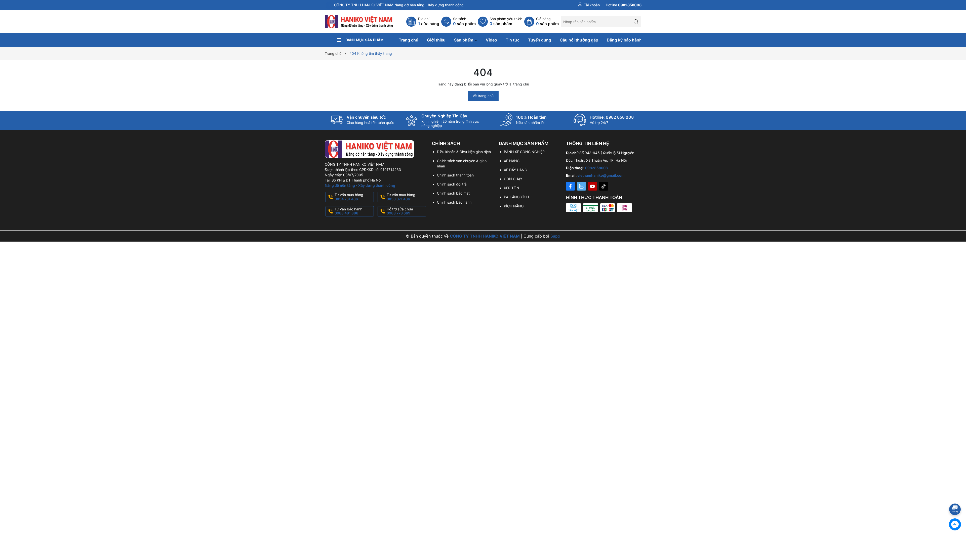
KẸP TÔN (511, 188)
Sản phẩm (464, 39)
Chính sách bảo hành (454, 202)
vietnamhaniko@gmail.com (601, 175)
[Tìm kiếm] (636, 21)
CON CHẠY (513, 179)
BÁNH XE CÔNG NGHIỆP (524, 152)
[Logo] (359, 21)
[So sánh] (458, 22)
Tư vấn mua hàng (349, 197)
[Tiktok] (603, 186)
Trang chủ (408, 39)
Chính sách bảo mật (453, 193)
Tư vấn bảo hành (348, 211)
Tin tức (512, 39)
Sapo (555, 236)
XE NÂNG (511, 161)
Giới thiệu (436, 39)
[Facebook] (570, 186)
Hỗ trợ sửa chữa (400, 211)
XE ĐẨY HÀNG (515, 170)
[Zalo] (581, 186)
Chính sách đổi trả (452, 184)
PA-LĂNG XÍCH (516, 197)
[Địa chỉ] (422, 22)
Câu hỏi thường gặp (579, 39)
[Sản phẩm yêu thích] (500, 22)
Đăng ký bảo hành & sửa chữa (636, 39)
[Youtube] (592, 186)
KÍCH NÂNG (514, 206)
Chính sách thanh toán (455, 175)
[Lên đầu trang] (955, 495)
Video (491, 39)
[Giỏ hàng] (541, 22)
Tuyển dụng (539, 39)
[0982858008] (623, 5)
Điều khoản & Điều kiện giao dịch (464, 152)
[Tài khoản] (589, 5)
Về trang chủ (483, 96)
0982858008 (596, 168)
